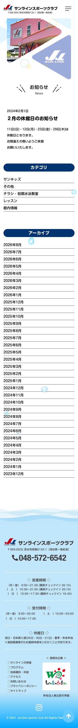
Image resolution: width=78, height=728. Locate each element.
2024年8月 (12, 416)
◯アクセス (14, 676)
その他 (8, 186)
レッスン (10, 201)
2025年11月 (13, 309)
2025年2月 (12, 373)
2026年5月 (12, 266)
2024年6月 (12, 431)
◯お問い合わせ (17, 681)
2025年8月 (12, 330)
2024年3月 (12, 452)
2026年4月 (12, 273)
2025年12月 (13, 302)
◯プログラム (16, 667)
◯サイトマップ (17, 690)
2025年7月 (12, 338)
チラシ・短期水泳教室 (21, 193)
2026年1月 (12, 295)
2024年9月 (12, 409)
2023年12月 (13, 474)
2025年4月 (12, 359)
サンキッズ (12, 179)
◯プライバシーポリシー (22, 686)
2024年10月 (13, 402)
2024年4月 (12, 445)
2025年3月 (12, 366)
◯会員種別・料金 (18, 672)
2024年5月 (12, 438)
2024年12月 (13, 388)
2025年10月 (13, 316)
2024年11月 (13, 395)
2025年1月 (12, 381)
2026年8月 (12, 245)
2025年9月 (12, 323)
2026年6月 (12, 259)
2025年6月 (12, 345)
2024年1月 (12, 466)
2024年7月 (12, 423)
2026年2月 (12, 288)
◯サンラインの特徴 (19, 662)
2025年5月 (12, 352)
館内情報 (10, 208)
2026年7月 (12, 252)
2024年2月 (12, 459)
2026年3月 (12, 280)
